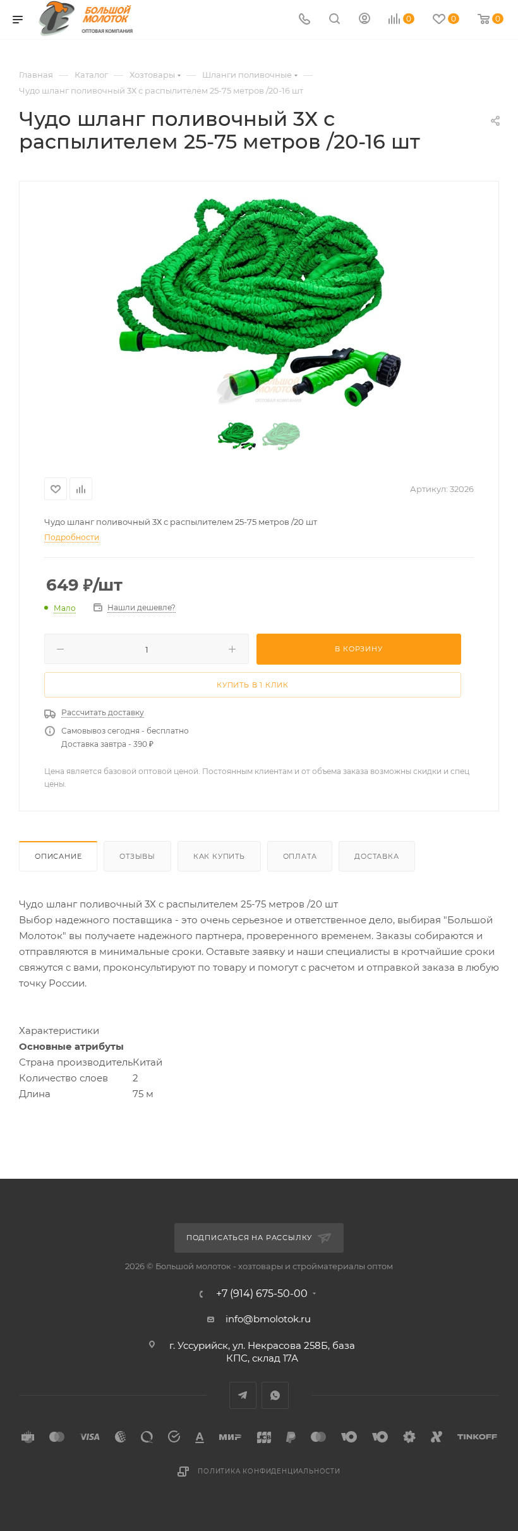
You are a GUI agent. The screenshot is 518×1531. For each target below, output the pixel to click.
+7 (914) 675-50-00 (262, 1294)
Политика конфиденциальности (269, 1471)
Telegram (242, 1395)
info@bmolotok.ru (268, 1319)
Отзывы (137, 856)
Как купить (219, 856)
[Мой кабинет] (364, 20)
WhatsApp (275, 1395)
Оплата (300, 856)
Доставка (376, 856)
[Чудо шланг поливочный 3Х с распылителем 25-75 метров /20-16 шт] (259, 303)
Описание (58, 856)
